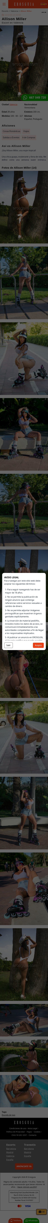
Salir (8, 645)
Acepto (38, 645)
